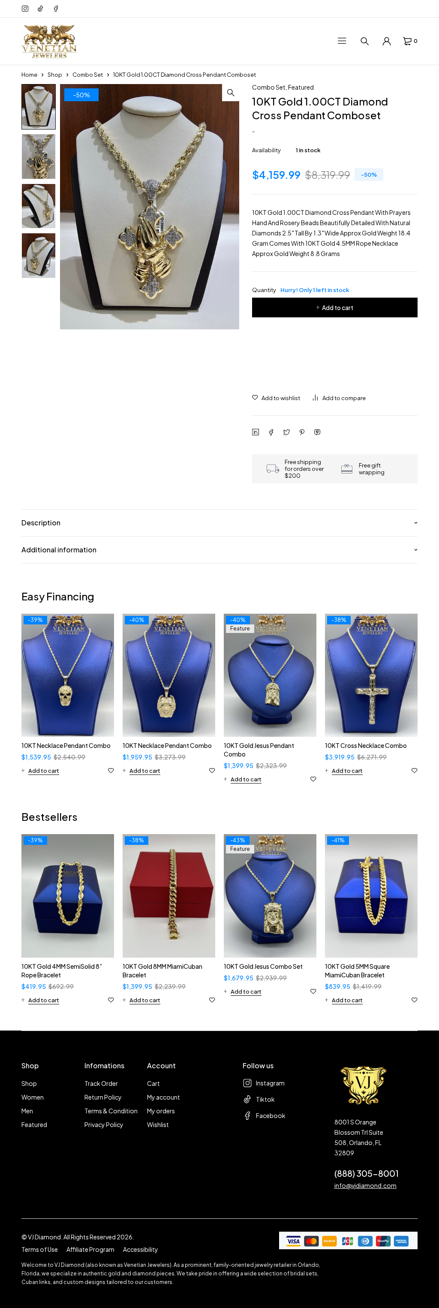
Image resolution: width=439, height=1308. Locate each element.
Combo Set (87, 74)
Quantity (300, 289)
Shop (55, 74)
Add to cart (337, 307)
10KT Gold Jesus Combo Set (263, 966)
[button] (230, 92)
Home (29, 74)
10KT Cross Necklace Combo (366, 745)
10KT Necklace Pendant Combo (66, 745)
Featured (301, 87)
